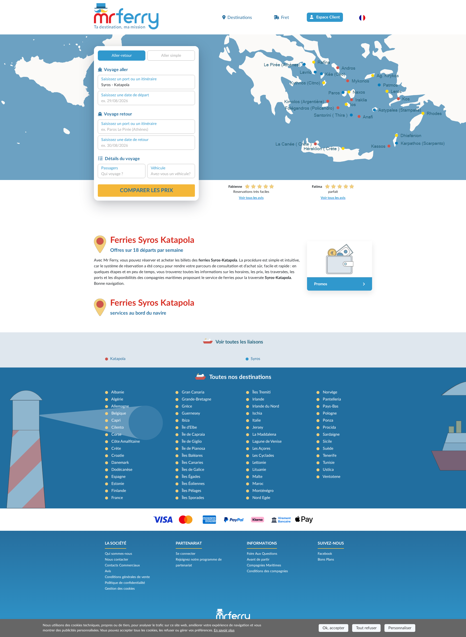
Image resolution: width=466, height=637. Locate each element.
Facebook (325, 553)
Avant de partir (258, 559)
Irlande (258, 399)
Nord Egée (261, 498)
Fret (285, 18)
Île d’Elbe (189, 427)
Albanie (117, 392)
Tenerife (329, 455)
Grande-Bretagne (196, 399)
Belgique (118, 413)
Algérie (117, 399)
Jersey (257, 427)
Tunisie (328, 463)
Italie (256, 420)
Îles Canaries (192, 463)
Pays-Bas (330, 406)
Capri (116, 420)
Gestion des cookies (120, 588)
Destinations (239, 18)
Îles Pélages (191, 491)
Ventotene (331, 477)
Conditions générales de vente (127, 577)
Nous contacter (116, 559)
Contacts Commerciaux (122, 565)
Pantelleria (332, 399)
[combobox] (146, 85)
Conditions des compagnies (267, 571)
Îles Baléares (192, 455)
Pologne (330, 413)
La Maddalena (264, 434)
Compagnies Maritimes (264, 565)
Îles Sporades (193, 498)
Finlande (118, 491)
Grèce (187, 406)
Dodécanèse (121, 470)
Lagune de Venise (267, 441)
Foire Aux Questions (262, 553)
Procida (329, 427)
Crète (116, 448)
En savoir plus (224, 630)
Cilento (117, 427)
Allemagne (120, 406)
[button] (364, 18)
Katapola (117, 359)
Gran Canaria (193, 392)
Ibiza (186, 420)
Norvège (330, 392)
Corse (116, 434)
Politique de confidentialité (125, 583)
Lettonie (259, 463)
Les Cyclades (263, 455)
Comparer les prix (146, 190)
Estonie (117, 484)
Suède (328, 448)
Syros (255, 359)
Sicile (327, 441)
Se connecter (185, 553)
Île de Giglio (192, 441)
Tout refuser (366, 628)
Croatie (117, 455)
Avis (108, 571)
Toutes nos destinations (240, 377)
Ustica (328, 470)
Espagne (118, 477)
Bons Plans (326, 559)
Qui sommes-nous (118, 553)
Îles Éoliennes (193, 484)
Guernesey (191, 413)
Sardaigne (331, 434)
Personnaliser (399, 628)
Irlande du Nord (265, 406)
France (117, 498)
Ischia (257, 413)
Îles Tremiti (261, 392)
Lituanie (259, 470)
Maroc (258, 484)
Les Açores (261, 448)
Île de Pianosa (193, 448)
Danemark (120, 463)
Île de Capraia (193, 434)
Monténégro (263, 491)
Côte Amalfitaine (125, 441)
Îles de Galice (193, 470)
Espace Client (327, 17)
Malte (257, 477)
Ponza (328, 420)
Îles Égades (191, 477)
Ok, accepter (333, 628)
